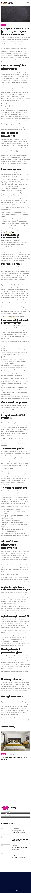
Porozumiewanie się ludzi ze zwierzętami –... (20, 848)
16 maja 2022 (12, 25)
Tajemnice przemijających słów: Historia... (12, 812)
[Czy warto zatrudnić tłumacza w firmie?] (12, 766)
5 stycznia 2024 (12, 754)
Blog (3, 25)
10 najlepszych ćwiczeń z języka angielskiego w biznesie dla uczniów (15, 31)
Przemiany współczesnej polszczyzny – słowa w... (19, 831)
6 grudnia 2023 (16, 845)
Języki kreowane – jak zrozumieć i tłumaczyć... (19, 856)
